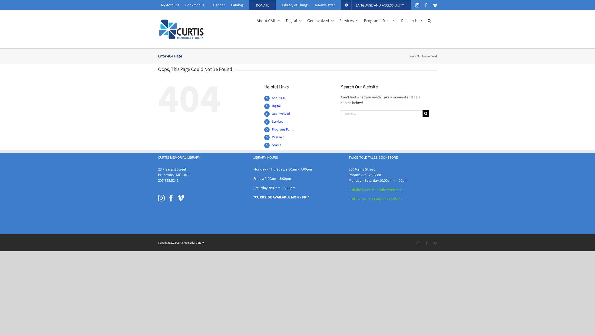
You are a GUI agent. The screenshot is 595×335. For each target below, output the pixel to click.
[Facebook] (171, 198)
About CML (279, 98)
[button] (429, 20)
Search (276, 145)
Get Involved (281, 113)
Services (277, 121)
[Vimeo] (181, 198)
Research (278, 137)
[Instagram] (161, 198)
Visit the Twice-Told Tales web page (376, 189)
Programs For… (283, 129)
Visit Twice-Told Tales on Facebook (375, 199)
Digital (276, 106)
